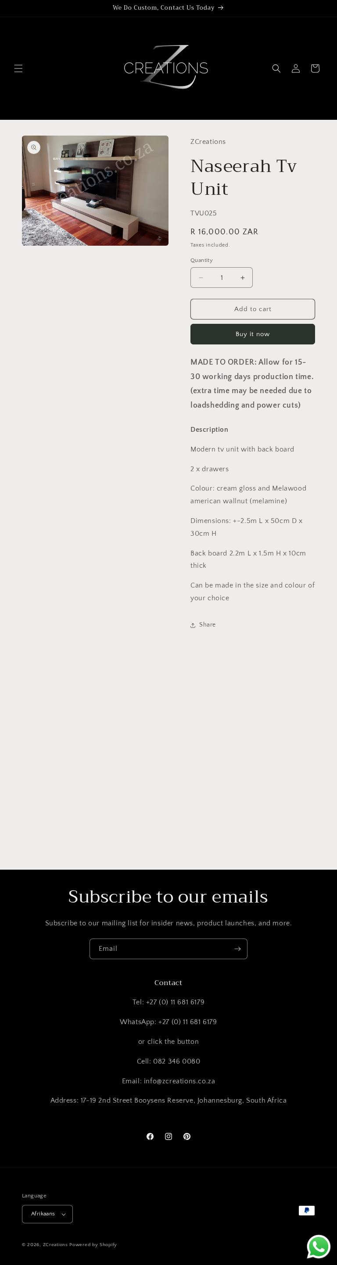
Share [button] (207, 624)
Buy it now (253, 334)
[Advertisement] (168, 785)
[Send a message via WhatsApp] (319, 1247)
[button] (18, 68)
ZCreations (55, 1244)
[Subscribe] (237, 949)
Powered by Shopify (93, 1244)
